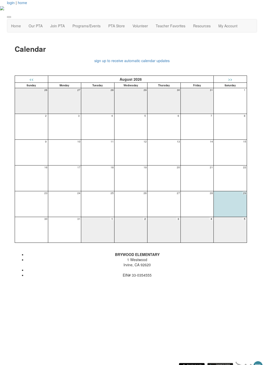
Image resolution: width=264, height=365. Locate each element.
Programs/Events (86, 25)
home (22, 2)
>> (230, 79)
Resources (202, 25)
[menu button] (9, 17)
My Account (227, 25)
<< (31, 79)
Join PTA (57, 25)
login (11, 2)
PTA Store (116, 25)
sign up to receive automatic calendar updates (132, 60)
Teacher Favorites (170, 25)
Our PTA (36, 25)
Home (16, 25)
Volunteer (140, 25)
